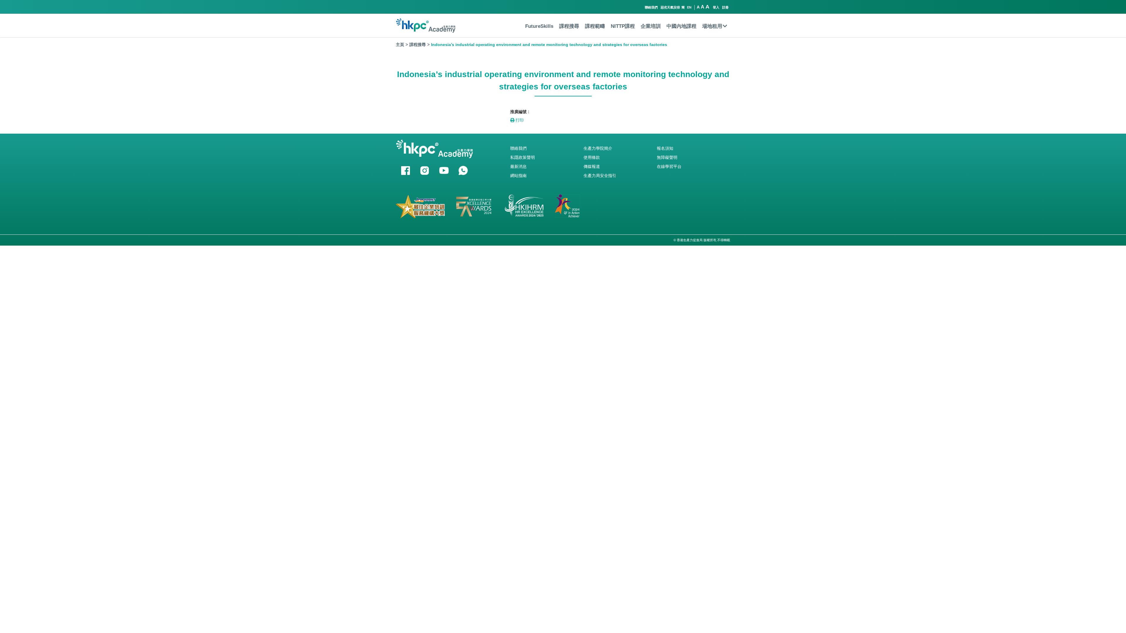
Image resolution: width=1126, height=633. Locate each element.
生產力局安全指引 (600, 175)
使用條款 (592, 157)
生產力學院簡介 (598, 148)
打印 (519, 120)
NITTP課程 (623, 26)
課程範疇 (595, 26)
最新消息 (518, 166)
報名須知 (665, 148)
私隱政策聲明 (522, 157)
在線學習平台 (669, 166)
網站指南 (518, 175)
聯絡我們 (651, 7)
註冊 (725, 7)
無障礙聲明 (667, 157)
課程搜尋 (569, 26)
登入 (716, 7)
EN (689, 7)
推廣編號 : (519, 111)
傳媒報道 (592, 166)
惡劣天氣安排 (670, 7)
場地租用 (712, 26)
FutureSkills (539, 26)
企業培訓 (651, 26)
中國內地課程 (681, 26)
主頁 (400, 44)
